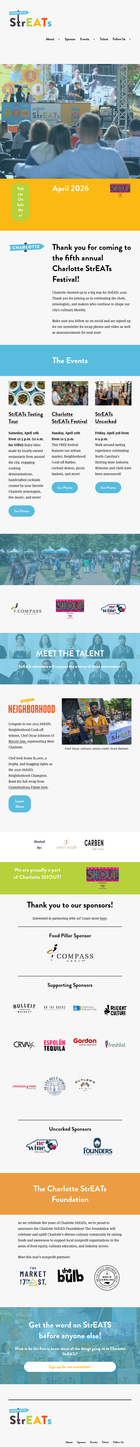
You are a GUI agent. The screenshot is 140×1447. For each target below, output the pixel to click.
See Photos (21, 511)
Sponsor (70, 39)
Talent (104, 39)
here (103, 918)
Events (84, 39)
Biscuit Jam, (18, 741)
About (50, 39)
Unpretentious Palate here (28, 787)
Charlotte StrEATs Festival (69, 417)
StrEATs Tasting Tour (26, 417)
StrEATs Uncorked (105, 417)
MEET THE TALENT (70, 653)
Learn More (19, 803)
